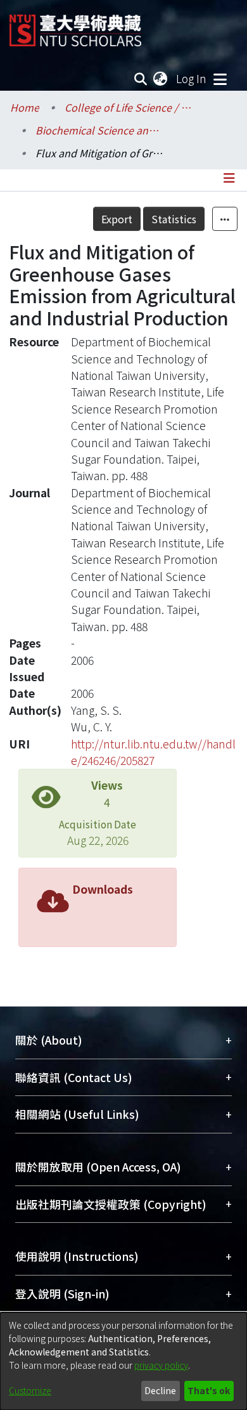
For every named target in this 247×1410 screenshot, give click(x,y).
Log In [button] (192, 78)
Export (116, 218)
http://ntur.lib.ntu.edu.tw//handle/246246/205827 (153, 752)
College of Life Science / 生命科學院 (128, 107)
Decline (160, 1390)
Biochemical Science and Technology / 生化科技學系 (98, 130)
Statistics (173, 218)
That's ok (208, 1390)
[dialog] (123, 1361)
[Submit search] (141, 78)
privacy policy (161, 1365)
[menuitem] (161, 78)
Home (24, 107)
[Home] (75, 25)
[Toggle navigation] (220, 79)
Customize (30, 1390)
